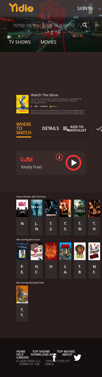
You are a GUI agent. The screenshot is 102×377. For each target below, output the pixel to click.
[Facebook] (54, 357)
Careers (22, 357)
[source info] (58, 157)
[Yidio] (21, 8)
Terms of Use (29, 364)
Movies (48, 42)
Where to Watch (23, 128)
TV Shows (20, 42)
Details (50, 128)
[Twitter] (77, 357)
